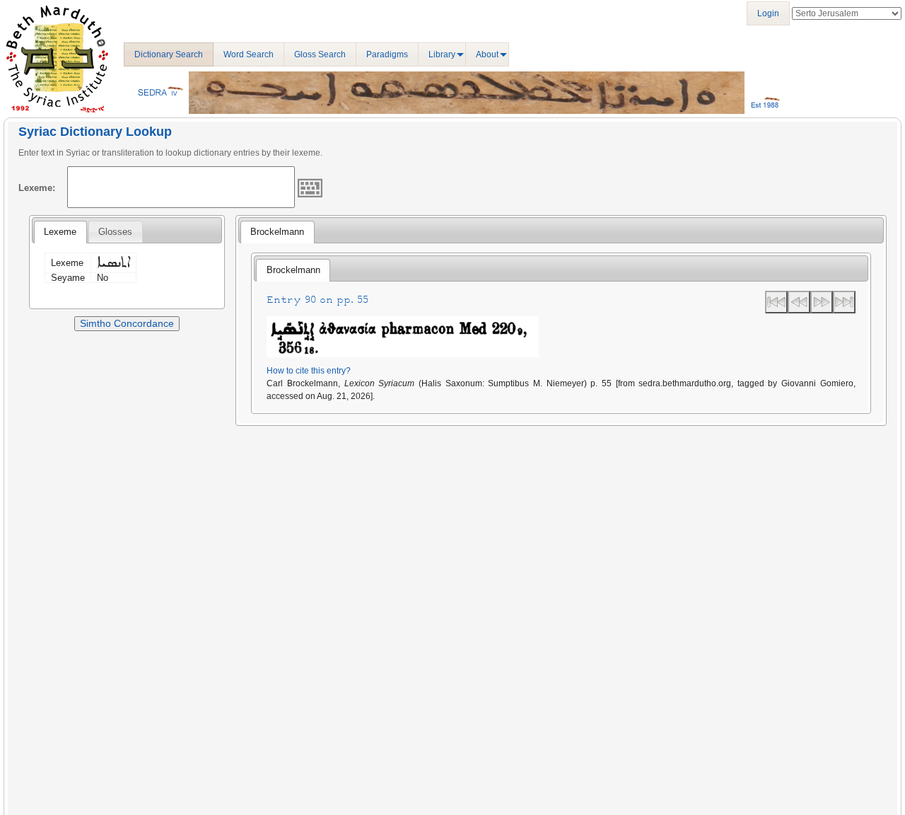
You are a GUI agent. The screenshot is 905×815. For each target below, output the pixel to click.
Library (441, 54)
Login (768, 13)
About (487, 54)
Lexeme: (36, 188)
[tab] (60, 232)
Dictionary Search (168, 54)
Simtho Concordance (127, 323)
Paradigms (387, 54)
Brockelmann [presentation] (277, 231)
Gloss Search (320, 54)
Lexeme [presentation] (60, 231)
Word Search (248, 54)
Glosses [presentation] (115, 231)
